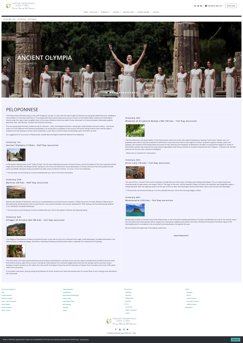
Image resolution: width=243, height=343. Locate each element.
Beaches (128, 301)
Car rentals (128, 307)
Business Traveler (7, 298)
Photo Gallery (6, 304)
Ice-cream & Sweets (193, 301)
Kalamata (128, 292)
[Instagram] (124, 329)
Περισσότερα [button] (84, 339)
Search (65, 310)
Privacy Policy (67, 298)
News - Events (6, 310)
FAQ (3, 292)
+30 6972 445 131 (214, 6)
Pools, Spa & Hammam (9, 301)
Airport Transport (130, 310)
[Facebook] (116, 329)
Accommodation (7, 307)
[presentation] (8, 59)
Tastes (187, 289)
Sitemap (65, 307)
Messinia (128, 295)
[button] (106, 92)
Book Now (231, 6)
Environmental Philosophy (71, 295)
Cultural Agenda (68, 289)
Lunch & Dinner (191, 298)
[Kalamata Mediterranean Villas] (20, 5)
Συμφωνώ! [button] (235, 339)
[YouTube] (120, 329)
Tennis (127, 313)
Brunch (189, 295)
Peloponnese (129, 298)
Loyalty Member (7, 295)
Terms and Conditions (8, 289)
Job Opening (67, 304)
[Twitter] (127, 329)
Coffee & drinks (191, 304)
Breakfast (190, 292)
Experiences (189, 307)
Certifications (67, 292)
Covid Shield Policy (68, 301)
